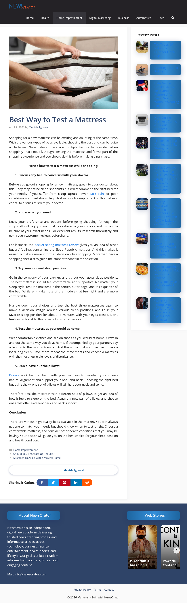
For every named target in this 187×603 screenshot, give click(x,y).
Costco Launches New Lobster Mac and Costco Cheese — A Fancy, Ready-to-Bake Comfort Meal (166, 278)
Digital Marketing (100, 18)
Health (45, 18)
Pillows (14, 375)
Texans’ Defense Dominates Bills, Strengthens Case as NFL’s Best (166, 148)
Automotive (143, 18)
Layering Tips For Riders (166, 69)
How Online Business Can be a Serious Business (166, 123)
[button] (173, 18)
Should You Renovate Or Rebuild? (33, 453)
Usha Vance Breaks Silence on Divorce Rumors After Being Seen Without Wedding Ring (166, 94)
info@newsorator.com (30, 574)
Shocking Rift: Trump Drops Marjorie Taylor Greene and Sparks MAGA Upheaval (165, 310)
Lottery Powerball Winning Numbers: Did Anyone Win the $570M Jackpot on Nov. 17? (165, 213)
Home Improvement (69, 18)
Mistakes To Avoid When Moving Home (37, 458)
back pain (96, 194)
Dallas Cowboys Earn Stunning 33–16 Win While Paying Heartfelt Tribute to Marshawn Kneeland (166, 178)
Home (30, 18)
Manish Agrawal (74, 470)
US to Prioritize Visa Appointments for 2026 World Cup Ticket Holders (165, 245)
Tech (161, 18)
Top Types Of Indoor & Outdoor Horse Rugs (165, 50)
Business (123, 18)
